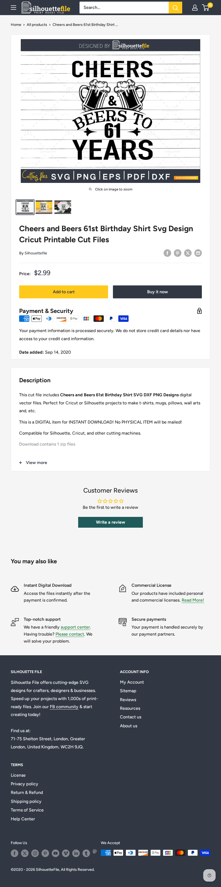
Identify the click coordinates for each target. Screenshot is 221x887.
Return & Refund (27, 792)
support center (75, 627)
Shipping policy (26, 801)
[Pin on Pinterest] (177, 253)
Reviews (128, 699)
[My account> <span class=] (195, 8)
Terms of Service (27, 810)
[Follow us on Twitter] (25, 853)
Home (16, 24)
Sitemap (128, 690)
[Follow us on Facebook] (14, 853)
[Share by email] (198, 253)
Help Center (23, 818)
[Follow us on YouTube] (55, 853)
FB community (64, 706)
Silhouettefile (36, 253)
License (18, 775)
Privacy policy (24, 783)
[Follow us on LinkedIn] (76, 853)
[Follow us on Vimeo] (66, 853)
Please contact (70, 634)
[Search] (175, 7)
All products (37, 24)
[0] (205, 7)
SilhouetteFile (47, 869)
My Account (132, 682)
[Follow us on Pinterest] (45, 853)
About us (128, 725)
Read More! (193, 600)
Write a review (110, 522)
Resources (130, 708)
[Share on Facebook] (167, 253)
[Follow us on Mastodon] (96, 853)
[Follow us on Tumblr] (86, 853)
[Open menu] (13, 7)
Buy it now (157, 291)
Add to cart (64, 291)
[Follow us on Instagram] (35, 853)
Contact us (130, 716)
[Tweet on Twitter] (188, 253)
